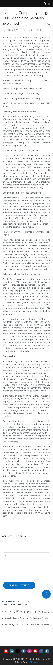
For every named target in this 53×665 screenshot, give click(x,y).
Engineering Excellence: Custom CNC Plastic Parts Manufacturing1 (40, 618)
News (12, 604)
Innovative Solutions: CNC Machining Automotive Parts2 (40, 624)
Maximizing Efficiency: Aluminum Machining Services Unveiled (18, 611)
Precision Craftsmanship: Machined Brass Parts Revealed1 (40, 612)
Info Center (22, 604)
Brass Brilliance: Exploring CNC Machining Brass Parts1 (15, 618)
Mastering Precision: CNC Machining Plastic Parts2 (15, 624)
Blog (5, 604)
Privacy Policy (22, 662)
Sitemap (33, 662)
